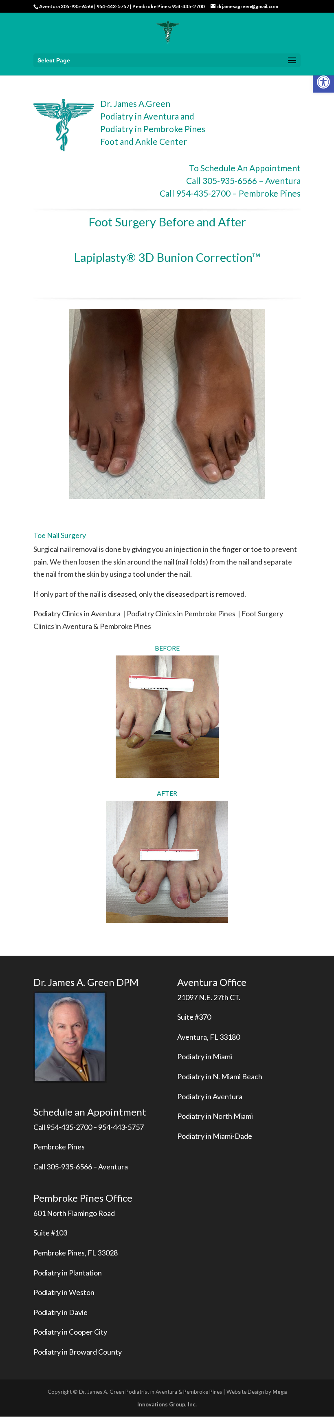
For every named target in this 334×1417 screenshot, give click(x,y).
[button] (323, 82)
